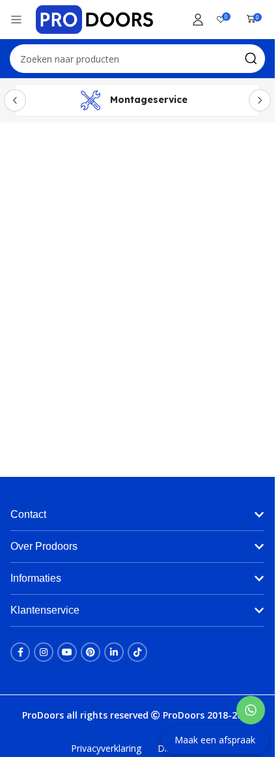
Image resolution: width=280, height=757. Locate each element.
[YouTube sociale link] (67, 652)
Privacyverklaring (106, 748)
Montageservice (149, 100)
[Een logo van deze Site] (94, 18)
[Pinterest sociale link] (90, 652)
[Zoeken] (250, 58)
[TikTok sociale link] (137, 652)
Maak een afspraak (215, 740)
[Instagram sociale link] (43, 652)
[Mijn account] (198, 19)
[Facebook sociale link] (20, 652)
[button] (137, 514)
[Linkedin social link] (114, 652)
